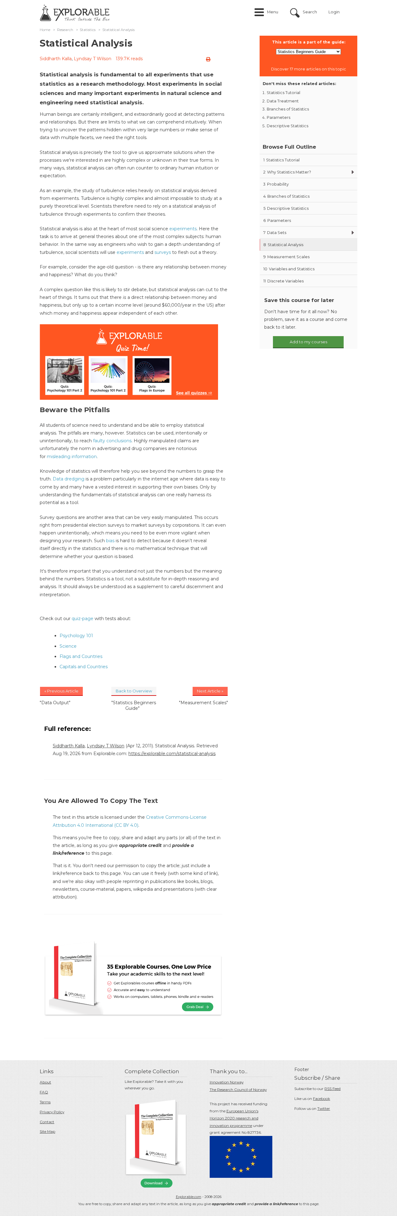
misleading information (72, 456)
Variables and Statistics (288, 269)
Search (310, 12)
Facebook (321, 1098)
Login (334, 12)
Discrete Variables (283, 281)
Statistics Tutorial (283, 92)
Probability (276, 184)
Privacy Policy (52, 1112)
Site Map (47, 1131)
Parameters (278, 117)
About (45, 1082)
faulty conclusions (112, 441)
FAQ (44, 1092)
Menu (272, 12)
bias (110, 540)
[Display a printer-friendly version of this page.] (208, 59)
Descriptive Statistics (287, 126)
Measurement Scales (286, 256)
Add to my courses (308, 342)
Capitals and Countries (84, 666)
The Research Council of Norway (238, 1089)
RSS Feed (332, 1088)
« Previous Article (61, 690)
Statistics (88, 30)
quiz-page (82, 618)
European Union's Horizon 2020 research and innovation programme (234, 1118)
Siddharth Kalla (56, 58)
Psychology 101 (76, 635)
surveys (162, 252)
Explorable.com (188, 1197)
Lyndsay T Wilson (92, 58)
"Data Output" (55, 702)
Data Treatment (283, 101)
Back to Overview (134, 690)
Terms (45, 1102)
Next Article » (210, 690)
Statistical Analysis (283, 244)
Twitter (323, 1108)
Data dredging (68, 479)
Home (45, 30)
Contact (47, 1121)
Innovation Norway (226, 1082)
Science (68, 646)
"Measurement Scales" (203, 702)
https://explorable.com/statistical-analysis (172, 753)
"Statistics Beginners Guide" (133, 705)
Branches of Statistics (288, 109)
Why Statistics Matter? (287, 172)
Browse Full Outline (289, 147)
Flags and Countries (81, 656)
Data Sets (274, 232)
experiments (183, 229)
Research (65, 30)
